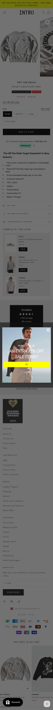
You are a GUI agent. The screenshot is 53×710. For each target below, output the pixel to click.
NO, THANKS (26, 372)
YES (26, 364)
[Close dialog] (48, 330)
